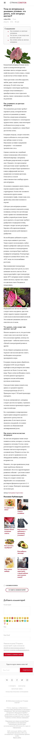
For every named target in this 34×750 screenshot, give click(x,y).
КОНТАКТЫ (21, 686)
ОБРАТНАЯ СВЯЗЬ (17, 689)
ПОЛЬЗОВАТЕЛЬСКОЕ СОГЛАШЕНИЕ (17, 692)
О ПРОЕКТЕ (12, 686)
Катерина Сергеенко (15, 493)
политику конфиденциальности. (19, 650)
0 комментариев (12, 585)
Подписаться (27, 670)
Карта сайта (17, 737)
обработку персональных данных (14, 648)
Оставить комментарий (17, 590)
